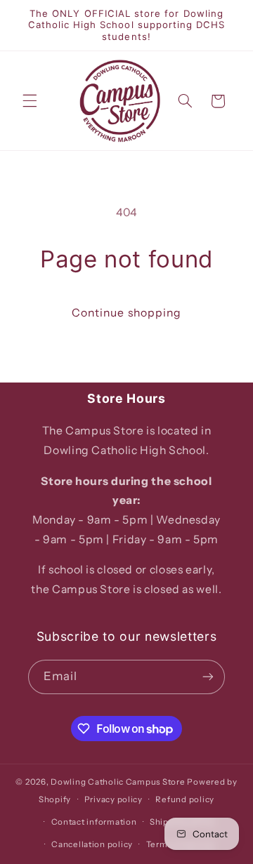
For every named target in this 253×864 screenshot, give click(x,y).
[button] (29, 101)
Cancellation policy (92, 844)
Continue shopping (126, 312)
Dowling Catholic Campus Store (118, 782)
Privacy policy (113, 799)
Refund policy (184, 799)
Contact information (94, 822)
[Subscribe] (208, 677)
